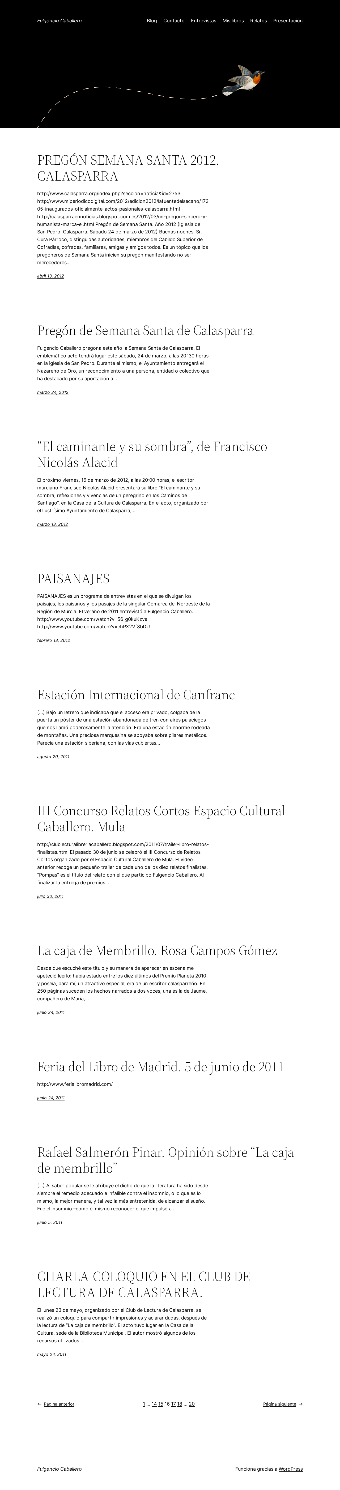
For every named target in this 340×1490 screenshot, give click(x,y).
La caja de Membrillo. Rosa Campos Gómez (157, 950)
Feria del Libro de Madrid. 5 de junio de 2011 (160, 1066)
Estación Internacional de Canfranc (136, 694)
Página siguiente (283, 1404)
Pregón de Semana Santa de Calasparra (145, 330)
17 (173, 1404)
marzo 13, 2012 (52, 524)
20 (192, 1404)
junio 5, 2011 (49, 1222)
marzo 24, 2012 (53, 392)
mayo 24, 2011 (51, 1354)
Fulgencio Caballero (59, 20)
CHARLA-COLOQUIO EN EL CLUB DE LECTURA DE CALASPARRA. (143, 1284)
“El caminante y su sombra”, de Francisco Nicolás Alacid (152, 454)
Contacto (174, 20)
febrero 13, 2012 (53, 640)
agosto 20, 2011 (53, 756)
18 (179, 1404)
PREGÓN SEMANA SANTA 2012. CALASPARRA (128, 168)
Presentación (288, 20)
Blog (152, 20)
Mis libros (233, 20)
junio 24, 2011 (51, 1012)
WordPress (291, 1469)
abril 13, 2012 (50, 276)
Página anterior (55, 1404)
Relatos (258, 20)
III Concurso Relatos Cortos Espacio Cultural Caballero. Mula (161, 818)
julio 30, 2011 (50, 896)
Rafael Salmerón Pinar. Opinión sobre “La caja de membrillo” (165, 1160)
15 (160, 1404)
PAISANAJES (73, 578)
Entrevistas (203, 20)
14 (154, 1404)
